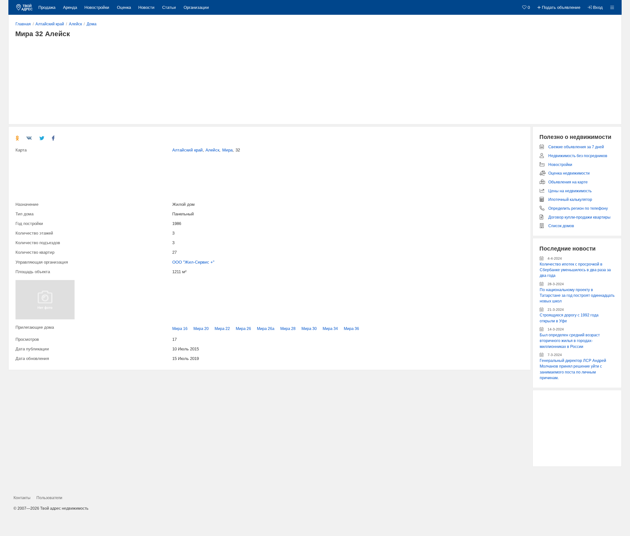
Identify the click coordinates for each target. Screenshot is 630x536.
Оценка (124, 7)
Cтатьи (169, 7)
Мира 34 (330, 329)
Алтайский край (187, 150)
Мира (227, 150)
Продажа (46, 7)
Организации (196, 7)
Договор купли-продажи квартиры (579, 217)
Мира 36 (351, 329)
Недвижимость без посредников (577, 156)
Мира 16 (180, 329)
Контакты (22, 498)
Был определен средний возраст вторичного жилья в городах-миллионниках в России (570, 341)
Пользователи (49, 498)
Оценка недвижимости (569, 173)
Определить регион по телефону (578, 208)
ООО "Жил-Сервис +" (193, 262)
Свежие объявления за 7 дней (576, 147)
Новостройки (96, 7)
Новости (146, 7)
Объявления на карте (568, 182)
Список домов (561, 226)
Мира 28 (288, 329)
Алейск (212, 150)
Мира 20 (201, 329)
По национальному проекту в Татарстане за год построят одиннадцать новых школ (577, 295)
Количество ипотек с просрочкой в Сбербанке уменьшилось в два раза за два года (575, 270)
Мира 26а (265, 329)
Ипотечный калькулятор (570, 199)
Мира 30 (309, 329)
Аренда (70, 7)
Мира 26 (243, 329)
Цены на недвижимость (570, 191)
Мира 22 (222, 329)
